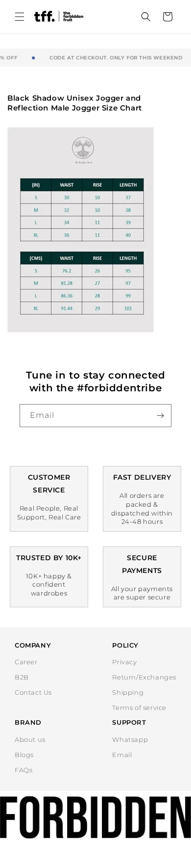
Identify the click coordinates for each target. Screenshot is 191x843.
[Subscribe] (160, 415)
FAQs (23, 770)
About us (30, 739)
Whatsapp (130, 739)
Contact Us (33, 692)
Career (26, 662)
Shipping (127, 692)
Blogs (24, 755)
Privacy (124, 662)
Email (122, 755)
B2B (22, 677)
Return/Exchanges (144, 677)
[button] (19, 16)
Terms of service (139, 707)
